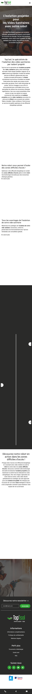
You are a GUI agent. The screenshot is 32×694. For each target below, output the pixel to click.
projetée (4, 97)
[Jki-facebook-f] (9, 667)
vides (14, 97)
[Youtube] (18, 667)
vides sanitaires (10, 69)
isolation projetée (24, 67)
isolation (26, 32)
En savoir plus (5, 178)
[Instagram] (14, 667)
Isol (5, 67)
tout (23, 87)
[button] (30, 3)
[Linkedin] (23, 667)
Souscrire (25, 606)
